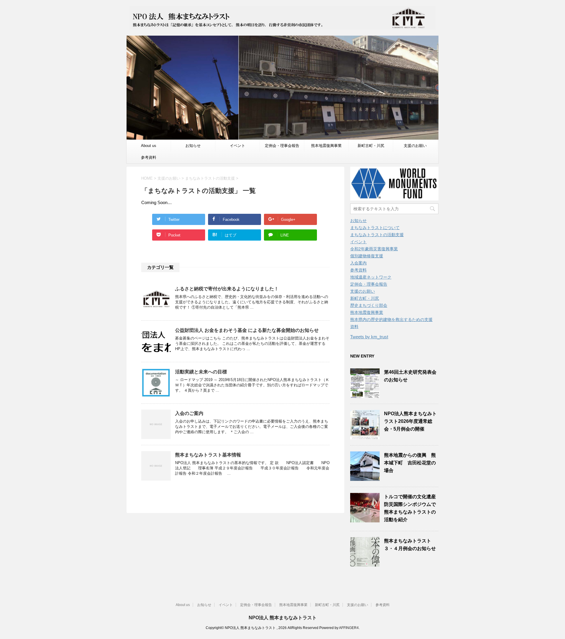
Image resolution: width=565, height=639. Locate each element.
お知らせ (193, 145)
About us (148, 145)
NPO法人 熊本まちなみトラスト (283, 617)
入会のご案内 (189, 413)
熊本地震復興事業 (326, 145)
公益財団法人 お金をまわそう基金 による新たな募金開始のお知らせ (247, 330)
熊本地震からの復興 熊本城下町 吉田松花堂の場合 (410, 463)
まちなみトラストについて (375, 227)
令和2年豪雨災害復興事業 (374, 248)
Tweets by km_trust (369, 336)
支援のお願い (415, 145)
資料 (354, 326)
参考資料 (148, 157)
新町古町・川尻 (371, 145)
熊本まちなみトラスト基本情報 (208, 454)
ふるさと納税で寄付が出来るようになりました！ (227, 288)
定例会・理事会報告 (282, 145)
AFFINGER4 (349, 628)
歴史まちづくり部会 (368, 305)
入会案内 (358, 263)
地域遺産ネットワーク (370, 277)
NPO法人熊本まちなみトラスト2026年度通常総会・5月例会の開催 (410, 421)
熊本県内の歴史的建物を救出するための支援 (391, 319)
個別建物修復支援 (366, 256)
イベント (237, 145)
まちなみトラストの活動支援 (377, 234)
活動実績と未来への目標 (201, 371)
